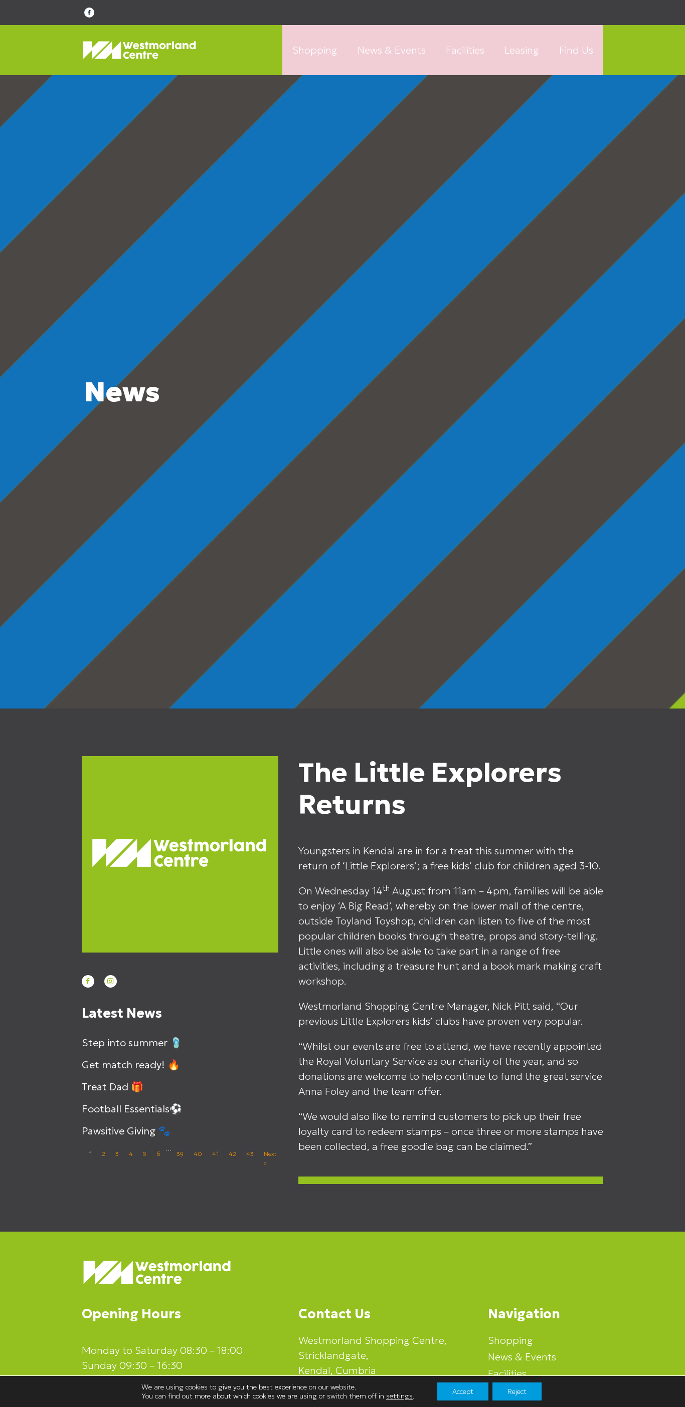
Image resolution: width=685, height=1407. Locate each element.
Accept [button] (462, 1391)
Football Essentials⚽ (132, 1108)
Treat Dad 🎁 (112, 1086)
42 (232, 1153)
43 (250, 1153)
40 (198, 1153)
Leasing (521, 50)
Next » (270, 1158)
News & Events (392, 50)
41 (215, 1153)
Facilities (465, 50)
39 (180, 1153)
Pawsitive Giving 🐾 (126, 1130)
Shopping (314, 50)
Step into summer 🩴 (132, 1042)
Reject (517, 1391)
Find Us (576, 50)
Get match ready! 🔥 (131, 1064)
